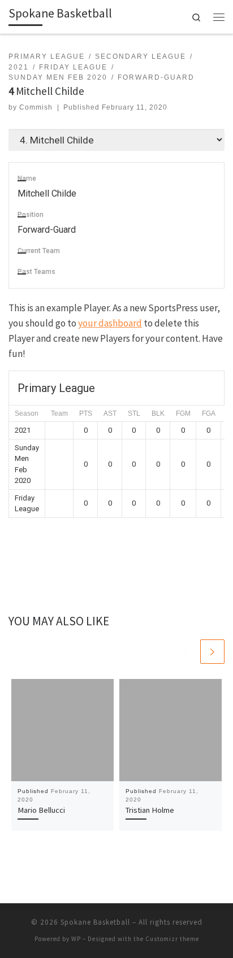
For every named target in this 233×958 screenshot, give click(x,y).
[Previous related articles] (186, 651)
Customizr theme (172, 939)
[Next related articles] (212, 651)
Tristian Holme (150, 810)
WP (76, 939)
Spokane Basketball (95, 922)
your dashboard (110, 323)
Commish (36, 107)
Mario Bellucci (41, 810)
